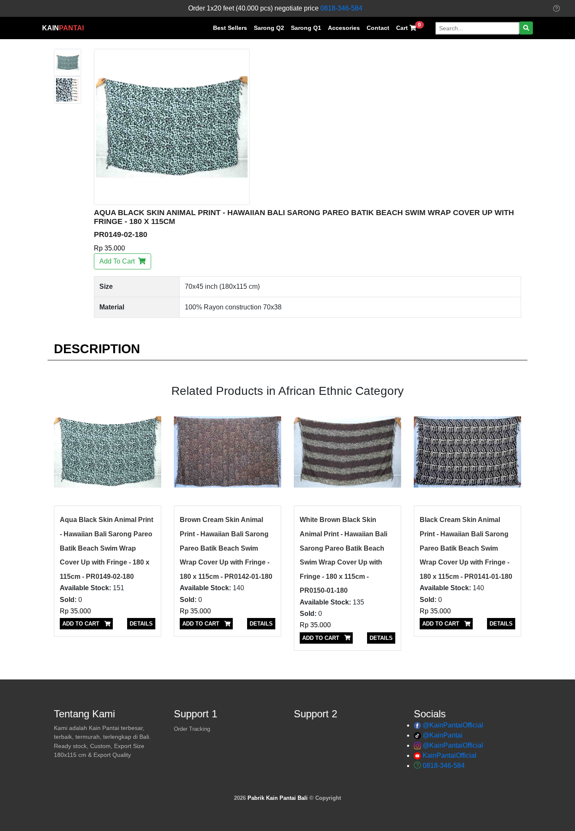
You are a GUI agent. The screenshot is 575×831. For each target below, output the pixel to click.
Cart (408, 26)
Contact (378, 27)
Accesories (344, 27)
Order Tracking (192, 729)
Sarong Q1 (306, 27)
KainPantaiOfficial (450, 755)
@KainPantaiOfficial (453, 725)
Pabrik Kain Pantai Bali (278, 798)
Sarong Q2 (269, 27)
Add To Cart (118, 261)
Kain (63, 28)
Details (141, 624)
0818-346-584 (341, 8)
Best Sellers (230, 27)
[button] (526, 28)
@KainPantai (443, 735)
